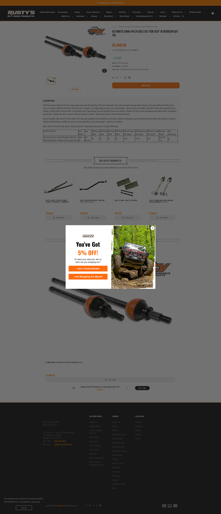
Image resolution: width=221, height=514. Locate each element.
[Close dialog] (152, 228)
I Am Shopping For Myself (88, 276)
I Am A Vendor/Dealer (88, 268)
